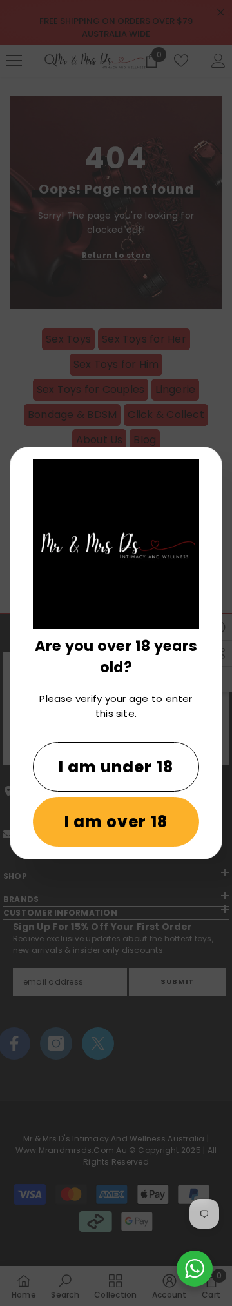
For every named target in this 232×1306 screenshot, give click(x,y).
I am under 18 (116, 767)
